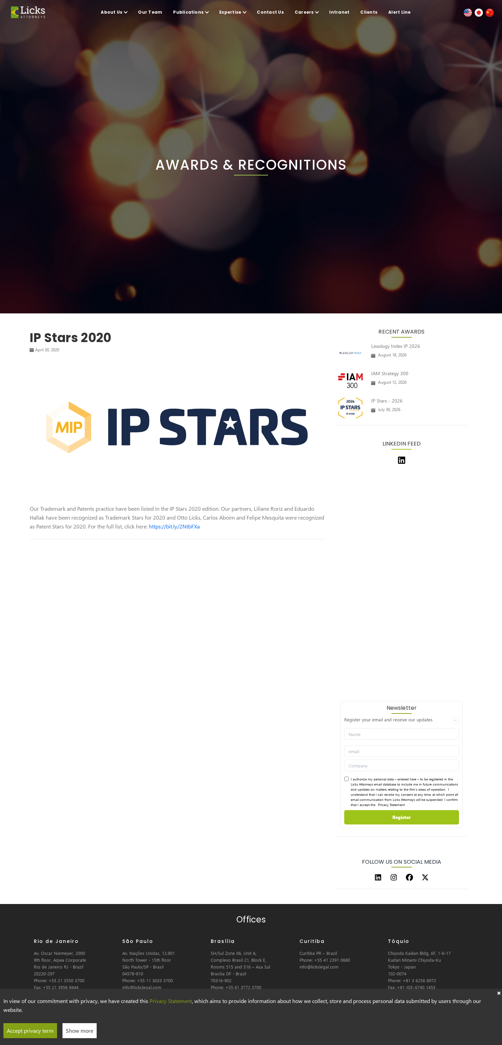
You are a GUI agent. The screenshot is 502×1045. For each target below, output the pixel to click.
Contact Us (270, 12)
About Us (111, 12)
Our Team (150, 12)
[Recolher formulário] (455, 720)
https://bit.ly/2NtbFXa (174, 526)
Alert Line (399, 12)
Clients (368, 12)
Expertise (230, 12)
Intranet (339, 12)
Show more (79, 1030)
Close (498, 992)
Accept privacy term (30, 1030)
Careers (304, 12)
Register (401, 817)
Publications (188, 12)
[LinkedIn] (378, 877)
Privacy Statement (391, 805)
